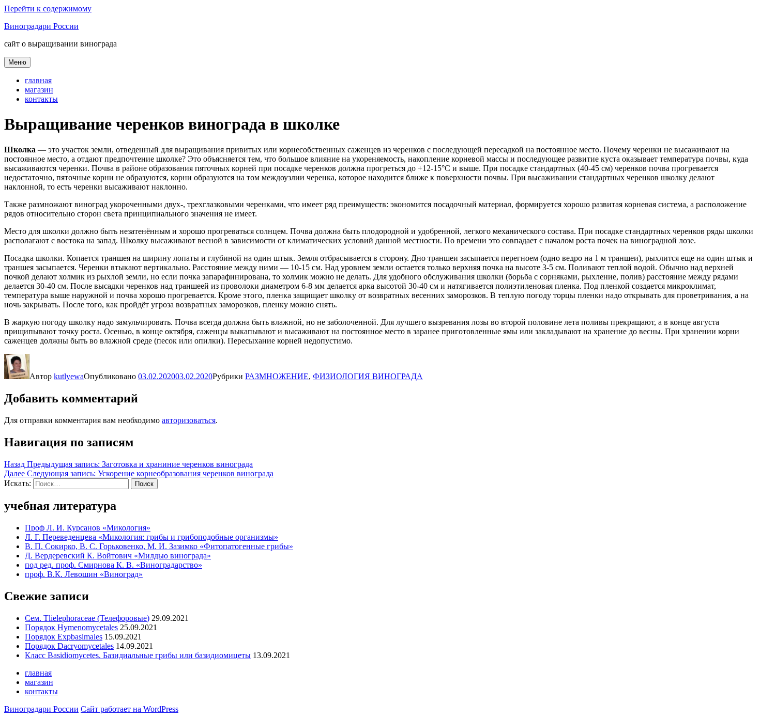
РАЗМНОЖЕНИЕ (277, 376)
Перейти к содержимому (48, 8)
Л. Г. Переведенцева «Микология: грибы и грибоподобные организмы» (151, 537)
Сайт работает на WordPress (129, 709)
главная (38, 80)
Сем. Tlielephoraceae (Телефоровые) (87, 618)
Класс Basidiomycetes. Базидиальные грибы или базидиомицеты (138, 655)
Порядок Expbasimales (63, 636)
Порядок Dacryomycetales (69, 646)
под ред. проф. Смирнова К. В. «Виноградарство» (113, 564)
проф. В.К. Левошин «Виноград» (84, 574)
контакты (41, 99)
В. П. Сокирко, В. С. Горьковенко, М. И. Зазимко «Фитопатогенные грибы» (159, 546)
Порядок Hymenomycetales (71, 627)
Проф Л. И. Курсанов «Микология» (87, 527)
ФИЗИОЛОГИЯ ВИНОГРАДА (368, 376)
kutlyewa (69, 376)
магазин (39, 89)
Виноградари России (41, 26)
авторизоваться (189, 420)
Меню (17, 62)
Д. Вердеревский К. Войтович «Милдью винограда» (118, 555)
